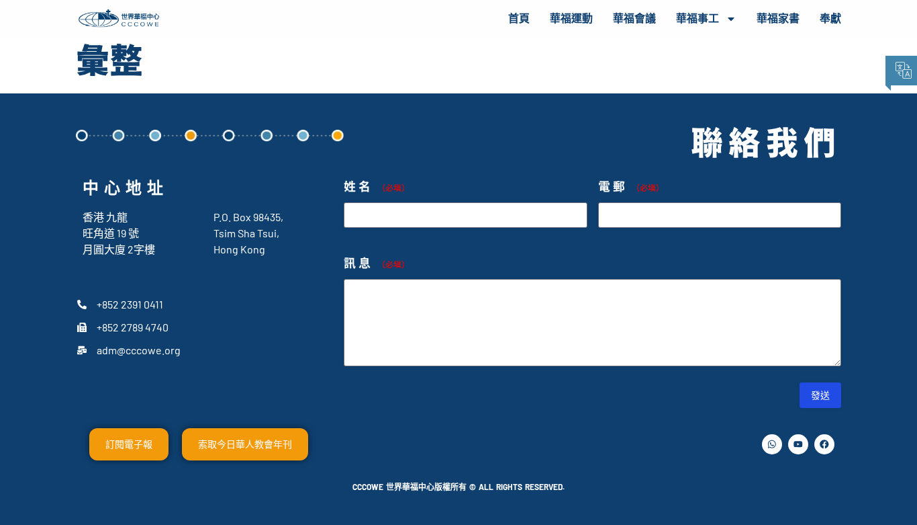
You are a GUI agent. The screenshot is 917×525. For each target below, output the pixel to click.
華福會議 (634, 18)
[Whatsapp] (772, 444)
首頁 (519, 18)
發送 (820, 395)
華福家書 (778, 18)
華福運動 (571, 18)
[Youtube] (798, 444)
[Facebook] (824, 444)
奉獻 (830, 18)
